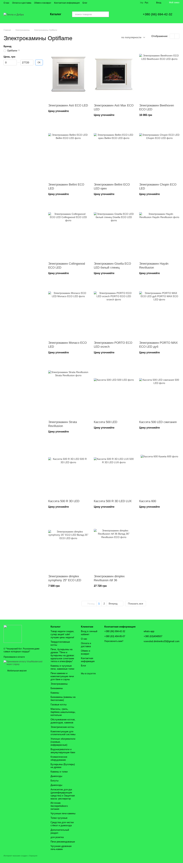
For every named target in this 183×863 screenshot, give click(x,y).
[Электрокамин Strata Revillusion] (68, 390)
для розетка (57, 837)
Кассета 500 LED (105, 422)
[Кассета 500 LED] (114, 390)
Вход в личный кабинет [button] (89, 633)
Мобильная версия (17, 670)
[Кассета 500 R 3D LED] (68, 470)
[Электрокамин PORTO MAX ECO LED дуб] (159, 311)
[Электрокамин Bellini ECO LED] (68, 153)
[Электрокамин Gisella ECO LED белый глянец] (114, 232)
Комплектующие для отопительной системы (63, 733)
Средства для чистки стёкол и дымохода (62, 824)
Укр (141, 3)
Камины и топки (59, 771)
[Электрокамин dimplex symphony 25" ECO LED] (68, 545)
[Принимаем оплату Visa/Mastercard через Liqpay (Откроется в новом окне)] (24, 663)
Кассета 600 (147, 501)
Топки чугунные (59, 818)
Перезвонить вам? (113, 641)
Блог (85, 3)
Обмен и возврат (42, 3)
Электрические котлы (62, 727)
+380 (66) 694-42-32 (157, 14)
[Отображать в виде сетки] (172, 36)
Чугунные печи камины (63, 813)
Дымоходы (56, 776)
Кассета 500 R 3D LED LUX (113, 501)
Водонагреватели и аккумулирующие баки (63, 751)
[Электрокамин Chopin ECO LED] (159, 153)
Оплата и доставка (21, 3)
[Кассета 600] (159, 470)
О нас (6, 3)
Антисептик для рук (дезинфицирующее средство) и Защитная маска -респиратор (63, 794)
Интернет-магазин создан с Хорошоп (20, 856)
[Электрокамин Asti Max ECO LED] (114, 74)
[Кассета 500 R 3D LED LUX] (114, 470)
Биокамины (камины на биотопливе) (63, 698)
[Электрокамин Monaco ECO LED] (68, 311)
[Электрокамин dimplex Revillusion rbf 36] (114, 545)
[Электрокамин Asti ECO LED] (68, 74)
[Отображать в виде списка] (177, 36)
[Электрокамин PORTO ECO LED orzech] (114, 311)
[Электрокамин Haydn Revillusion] (159, 232)
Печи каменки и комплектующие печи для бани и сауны (62, 676)
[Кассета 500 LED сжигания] (159, 390)
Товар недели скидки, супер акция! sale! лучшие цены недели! (62, 634)
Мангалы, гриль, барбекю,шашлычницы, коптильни (63, 712)
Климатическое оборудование (59, 758)
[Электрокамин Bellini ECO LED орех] (114, 153)
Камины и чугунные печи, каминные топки (62, 667)
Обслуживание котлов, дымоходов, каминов (63, 721)
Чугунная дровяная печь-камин (61, 848)
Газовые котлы (58, 704)
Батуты (54, 780)
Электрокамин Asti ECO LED (68, 105)
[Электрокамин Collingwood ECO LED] (68, 232)
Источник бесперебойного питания (59, 806)
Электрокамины (59, 683)
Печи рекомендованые (63, 841)
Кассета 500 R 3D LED (63, 501)
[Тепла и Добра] (13, 633)
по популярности (131, 37)
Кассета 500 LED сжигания (158, 422)
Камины (55, 692)
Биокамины (57, 688)
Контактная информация (67, 3)
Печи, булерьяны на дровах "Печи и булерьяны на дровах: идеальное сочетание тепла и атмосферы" (63, 655)
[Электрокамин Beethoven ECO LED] (159, 74)
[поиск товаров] (106, 14)
